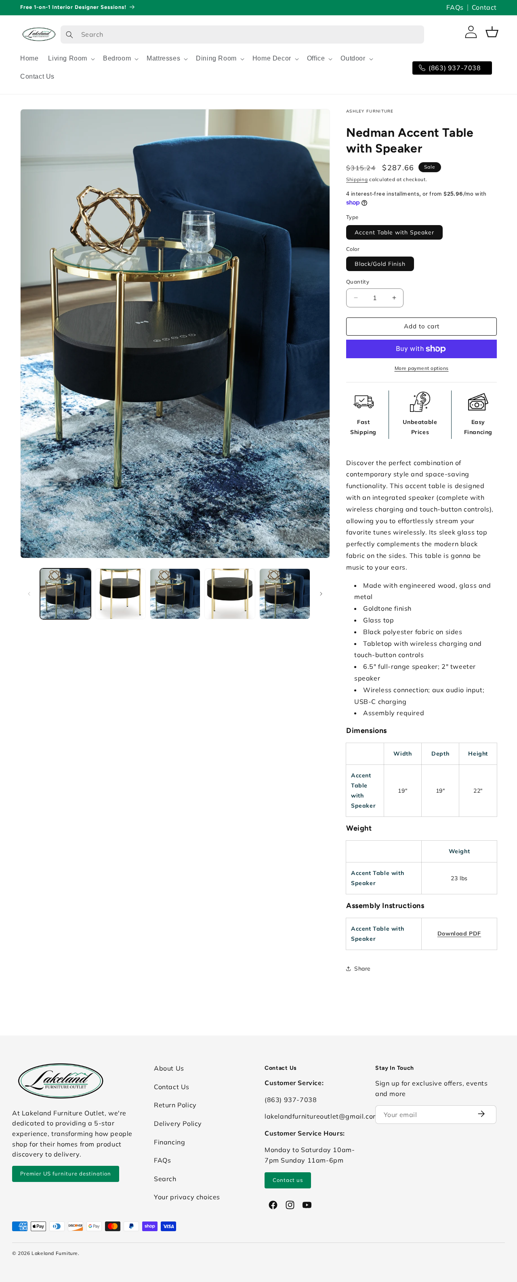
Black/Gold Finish (380, 263)
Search (165, 1179)
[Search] (69, 35)
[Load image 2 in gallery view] (120, 593)
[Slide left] (29, 594)
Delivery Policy (178, 1123)
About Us (169, 1068)
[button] (70, 59)
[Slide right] (321, 594)
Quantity (357, 281)
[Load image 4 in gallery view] (229, 593)
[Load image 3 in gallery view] (175, 593)
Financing (169, 1142)
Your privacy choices (187, 1197)
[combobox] (242, 34)
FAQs (454, 7)
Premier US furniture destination (65, 1173)
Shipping (357, 179)
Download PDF (459, 933)
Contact (484, 7)
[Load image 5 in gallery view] (284, 593)
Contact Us (171, 1087)
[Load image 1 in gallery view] (65, 593)
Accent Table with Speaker (394, 232)
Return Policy (175, 1105)
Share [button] (362, 968)
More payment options (422, 368)
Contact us (288, 1180)
